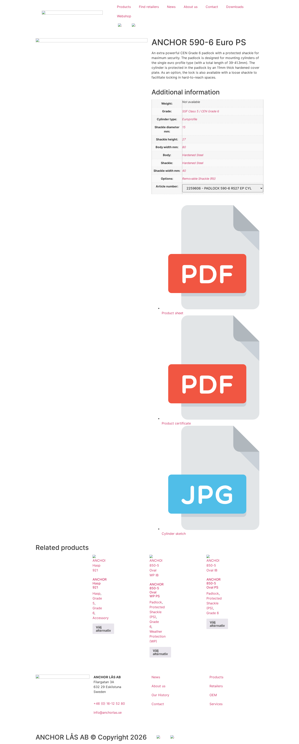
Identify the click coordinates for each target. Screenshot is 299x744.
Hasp (96, 593)
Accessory (101, 618)
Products (124, 7)
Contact (212, 7)
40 (184, 170)
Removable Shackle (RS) (199, 178)
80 (184, 147)
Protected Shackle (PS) (157, 612)
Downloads (234, 7)
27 (184, 139)
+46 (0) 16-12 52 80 (109, 703)
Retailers (216, 686)
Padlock (156, 602)
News (171, 7)
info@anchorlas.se (108, 712)
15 (184, 127)
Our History (160, 695)
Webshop (124, 16)
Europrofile (189, 119)
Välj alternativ (103, 628)
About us (191, 7)
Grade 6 (212, 613)
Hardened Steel (192, 155)
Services (216, 704)
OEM (213, 695)
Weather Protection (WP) (158, 636)
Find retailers (149, 7)
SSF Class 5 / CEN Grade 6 (200, 111)
